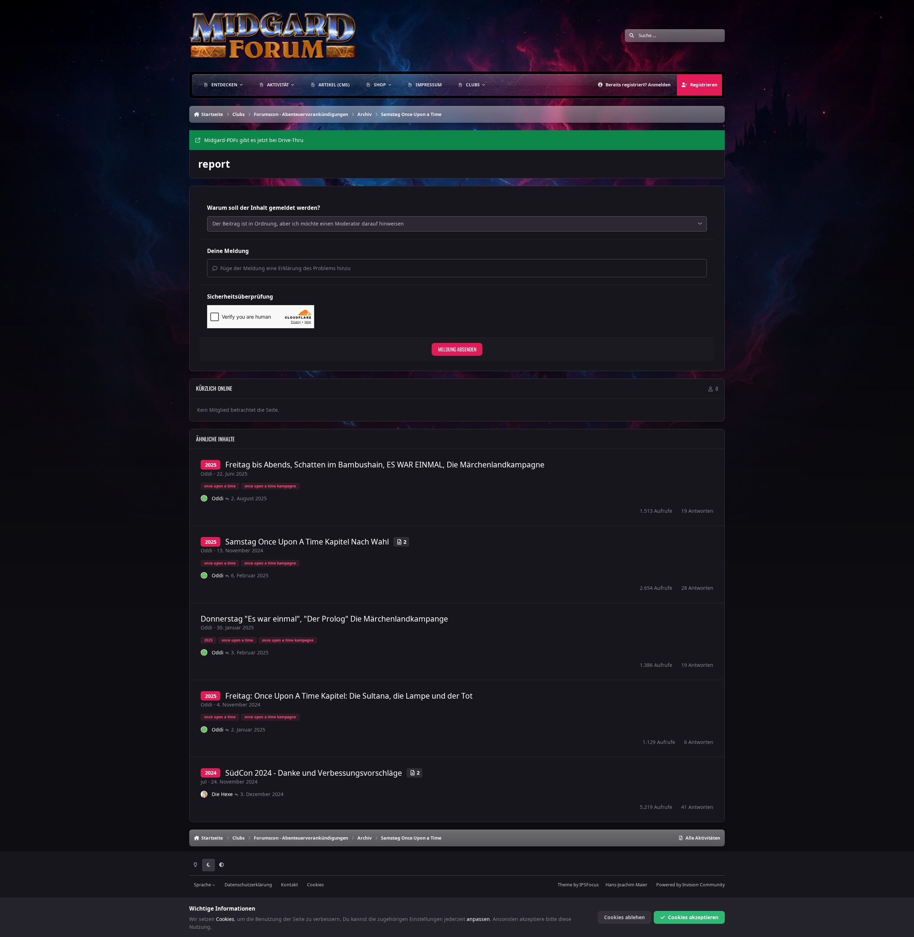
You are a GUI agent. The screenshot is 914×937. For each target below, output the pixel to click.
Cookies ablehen (624, 917)
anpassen (478, 919)
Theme (565, 885)
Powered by (690, 885)
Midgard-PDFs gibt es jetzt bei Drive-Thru (253, 140)
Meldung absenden (457, 349)
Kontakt (289, 885)
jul (204, 781)
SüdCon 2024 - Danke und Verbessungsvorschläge (313, 773)
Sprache (203, 885)
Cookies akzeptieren (693, 917)
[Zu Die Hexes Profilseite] (204, 794)
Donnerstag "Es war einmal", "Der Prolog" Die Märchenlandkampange (324, 619)
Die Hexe (222, 794)
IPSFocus (589, 885)
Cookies (315, 885)
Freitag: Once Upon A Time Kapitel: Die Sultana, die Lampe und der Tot (349, 696)
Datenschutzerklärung (248, 885)
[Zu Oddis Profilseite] (204, 498)
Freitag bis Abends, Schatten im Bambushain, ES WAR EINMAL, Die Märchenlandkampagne (384, 465)
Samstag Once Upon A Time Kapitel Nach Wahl (307, 542)
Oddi (206, 473)
